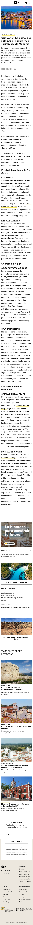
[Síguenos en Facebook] (2, 873)
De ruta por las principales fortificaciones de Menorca (12, 688)
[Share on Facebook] (5, 69)
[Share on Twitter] (8, 69)
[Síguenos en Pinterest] (8, 873)
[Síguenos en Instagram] (4, 873)
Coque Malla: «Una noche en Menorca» (15, 607)
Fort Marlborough (8, 458)
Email (8, 834)
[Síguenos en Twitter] (6, 873)
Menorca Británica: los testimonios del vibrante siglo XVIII (15, 805)
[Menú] (3, 2)
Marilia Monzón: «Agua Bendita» (12, 598)
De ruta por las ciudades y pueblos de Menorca (16, 727)
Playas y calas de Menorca (16, 582)
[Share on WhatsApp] (2, 69)
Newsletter (5, 550)
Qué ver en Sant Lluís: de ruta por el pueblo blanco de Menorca (15, 766)
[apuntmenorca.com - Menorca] (16, 3)
